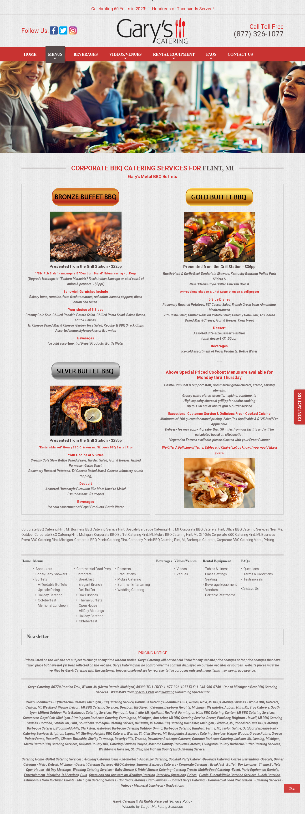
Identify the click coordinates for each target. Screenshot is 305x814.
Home (30, 54)
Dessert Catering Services (94, 764)
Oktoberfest (88, 621)
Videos (182, 569)
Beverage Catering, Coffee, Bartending (231, 759)
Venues (182, 574)
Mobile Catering (129, 579)
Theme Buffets (90, 600)
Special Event (144, 692)
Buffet (231, 764)
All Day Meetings (91, 611)
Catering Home (33, 759)
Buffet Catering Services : (64, 759)
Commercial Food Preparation (230, 780)
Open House (88, 605)
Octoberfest (47, 600)
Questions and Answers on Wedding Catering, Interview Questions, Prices (143, 775)
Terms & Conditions (258, 574)
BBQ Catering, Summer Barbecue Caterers (145, 764)
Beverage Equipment (221, 584)
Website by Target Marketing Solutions (152, 806)
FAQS (211, 54)
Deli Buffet (87, 590)
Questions (251, 569)
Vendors (211, 590)
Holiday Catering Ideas (101, 759)
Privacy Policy (181, 801)
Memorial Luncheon (53, 605)
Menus (55, 54)
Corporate (84, 574)
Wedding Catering (130, 590)
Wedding (167, 692)
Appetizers (44, 569)
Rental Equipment (174, 54)
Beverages (86, 54)
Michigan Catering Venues (96, 780)
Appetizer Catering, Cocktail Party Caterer (170, 759)
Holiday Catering (50, 595)
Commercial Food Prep (93, 569)
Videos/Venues (125, 54)
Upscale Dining (49, 590)
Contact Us (240, 54)
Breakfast (86, 579)
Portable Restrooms (220, 595)
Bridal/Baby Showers (51, 574)
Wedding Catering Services (92, 770)
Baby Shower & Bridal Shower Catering (143, 770)
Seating (211, 579)
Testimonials (253, 579)
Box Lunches (88, 595)
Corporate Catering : (194, 764)
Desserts (124, 569)
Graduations (126, 574)
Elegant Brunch (90, 584)
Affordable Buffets (52, 584)
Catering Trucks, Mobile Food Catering (201, 770)
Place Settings (216, 574)
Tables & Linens (217, 569)
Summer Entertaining (133, 584)
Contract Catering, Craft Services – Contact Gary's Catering (162, 780)
